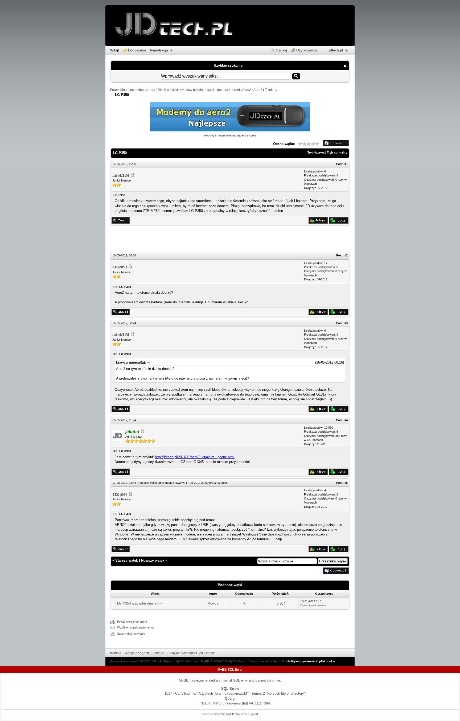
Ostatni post (308, 605)
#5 (346, 482)
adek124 (120, 175)
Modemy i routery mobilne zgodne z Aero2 (230, 135)
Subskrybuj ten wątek (131, 633)
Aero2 (257, 90)
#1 (346, 164)
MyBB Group (237, 661)
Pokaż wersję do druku (132, 621)
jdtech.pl (336, 50)
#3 (346, 323)
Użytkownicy (306, 50)
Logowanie (137, 50)
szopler (222, 482)
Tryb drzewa (316, 152)
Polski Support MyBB (169, 661)
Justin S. (279, 661)
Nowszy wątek (152, 560)
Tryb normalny (337, 152)
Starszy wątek (126, 560)
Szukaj (281, 50)
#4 (346, 420)
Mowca (212, 603)
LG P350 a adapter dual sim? (139, 603)
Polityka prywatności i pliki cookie (191, 653)
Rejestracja (159, 50)
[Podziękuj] (318, 222)
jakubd (322, 605)
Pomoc (159, 653)
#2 (346, 255)
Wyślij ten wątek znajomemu (135, 627)
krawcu (119, 267)
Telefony (271, 90)
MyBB (205, 661)
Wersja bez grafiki (137, 653)
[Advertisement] (230, 239)
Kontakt (115, 653)
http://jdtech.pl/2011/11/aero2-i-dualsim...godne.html (195, 457)
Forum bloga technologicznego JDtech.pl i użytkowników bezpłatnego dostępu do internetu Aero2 (180, 90)
